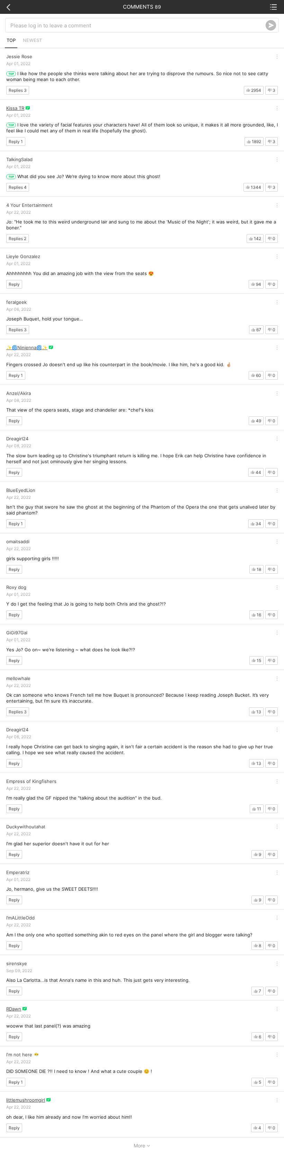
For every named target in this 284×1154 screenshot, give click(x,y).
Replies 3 (18, 90)
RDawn (13, 1009)
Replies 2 (17, 238)
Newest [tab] (32, 40)
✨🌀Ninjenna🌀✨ (26, 347)
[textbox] (138, 25)
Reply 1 (16, 141)
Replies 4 (18, 187)
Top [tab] (11, 40)
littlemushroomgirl (25, 1100)
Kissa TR (15, 108)
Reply (14, 284)
